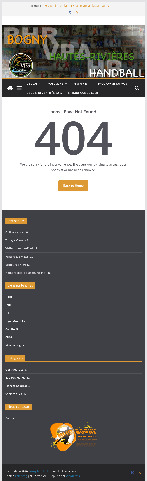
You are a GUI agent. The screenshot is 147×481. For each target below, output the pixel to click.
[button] (40, 83)
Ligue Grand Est (15, 321)
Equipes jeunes (15, 377)
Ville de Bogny (14, 345)
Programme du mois (113, 83)
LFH (7, 313)
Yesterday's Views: (17, 256)
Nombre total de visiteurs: (23, 273)
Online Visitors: (15, 232)
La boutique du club (83, 93)
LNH (8, 305)
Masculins (55, 83)
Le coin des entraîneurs (44, 93)
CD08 (8, 337)
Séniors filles (13, 394)
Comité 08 (12, 329)
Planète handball (16, 386)
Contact (10, 418)
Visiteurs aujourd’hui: (19, 248)
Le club (32, 83)
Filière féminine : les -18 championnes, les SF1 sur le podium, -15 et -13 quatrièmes (75, 7)
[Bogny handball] (10, 88)
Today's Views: (15, 240)
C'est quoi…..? (14, 369)
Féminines (81, 83)
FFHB (8, 297)
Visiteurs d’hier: (16, 264)
